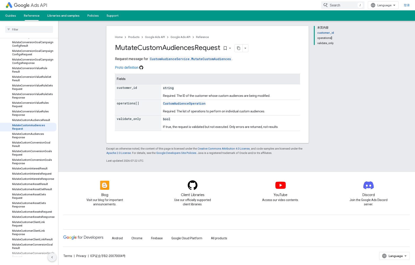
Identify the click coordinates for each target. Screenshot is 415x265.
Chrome (136, 238)
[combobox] (342, 5)
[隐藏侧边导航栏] (52, 257)
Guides (10, 16)
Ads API (39, 5)
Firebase (157, 238)
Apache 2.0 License (118, 153)
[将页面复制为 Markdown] (239, 48)
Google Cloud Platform (186, 238)
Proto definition (127, 67)
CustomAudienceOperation (184, 103)
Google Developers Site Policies (176, 153)
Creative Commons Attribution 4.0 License (224, 148)
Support (112, 16)
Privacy (81, 256)
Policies (93, 16)
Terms (67, 256)
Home (119, 37)
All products (219, 238)
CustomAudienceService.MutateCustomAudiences (190, 59)
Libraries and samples (63, 16)
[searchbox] (29, 29)
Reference (32, 16)
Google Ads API (155, 37)
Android (117, 238)
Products (133, 37)
